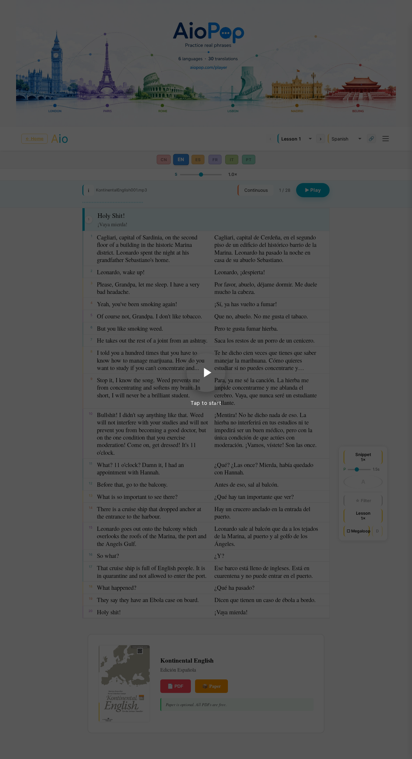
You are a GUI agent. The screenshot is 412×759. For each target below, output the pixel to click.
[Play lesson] (206, 372)
